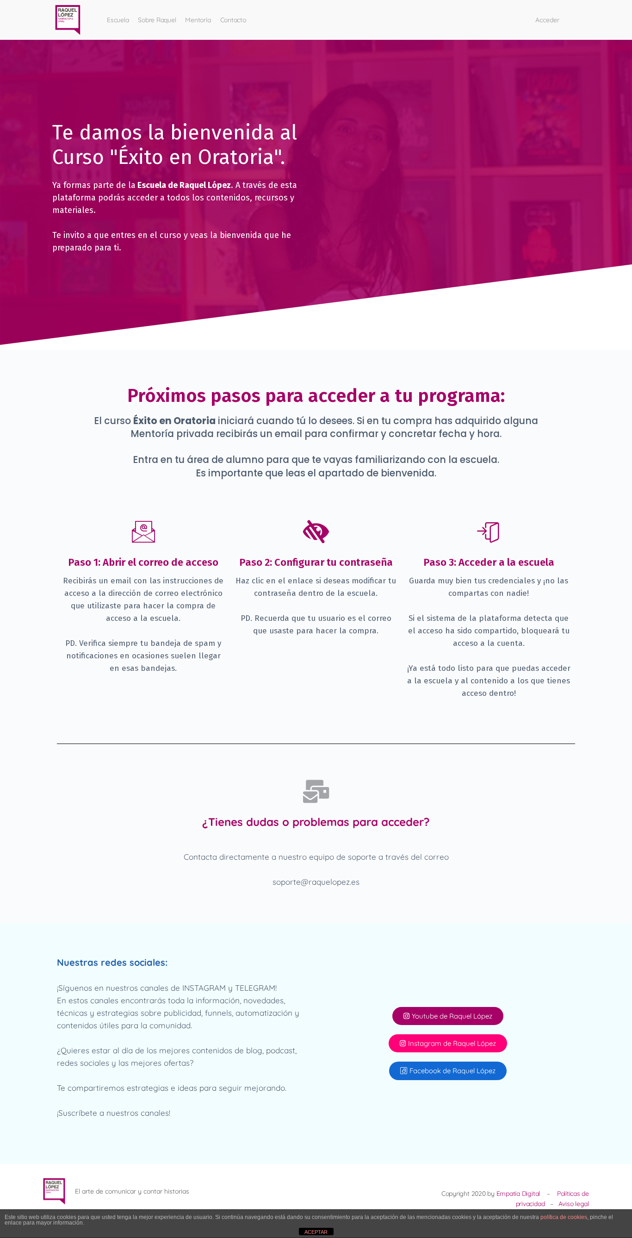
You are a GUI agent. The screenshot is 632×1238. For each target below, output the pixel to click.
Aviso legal (573, 1204)
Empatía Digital (518, 1193)
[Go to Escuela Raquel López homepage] (68, 18)
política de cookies (563, 1217)
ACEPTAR (316, 1232)
